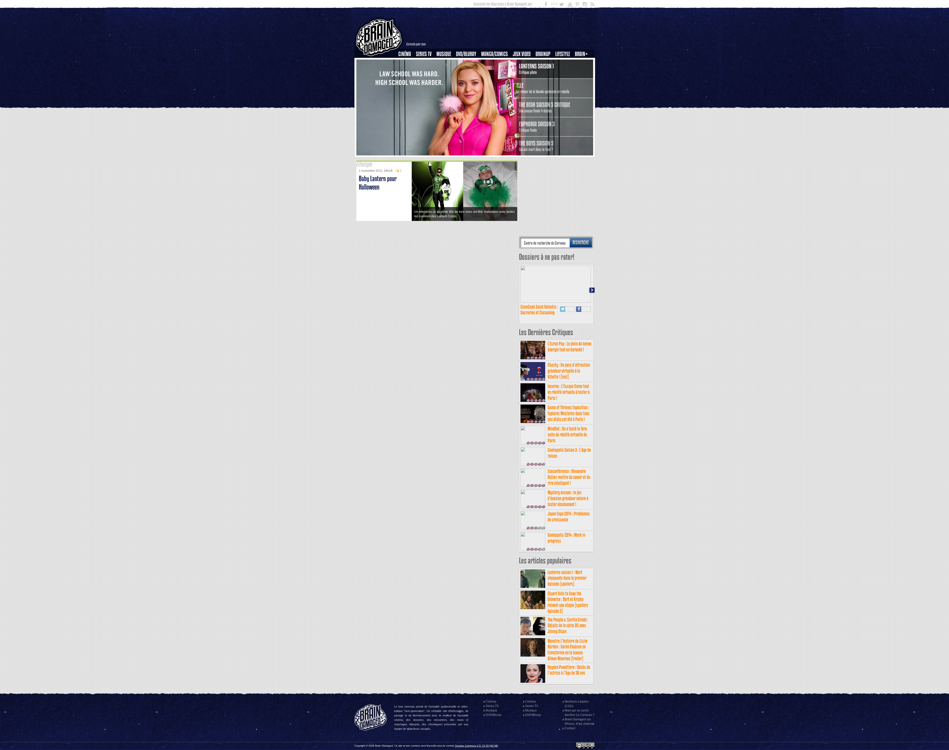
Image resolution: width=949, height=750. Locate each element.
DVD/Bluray (466, 54)
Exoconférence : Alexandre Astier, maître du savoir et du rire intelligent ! (569, 477)
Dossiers (406, 71)
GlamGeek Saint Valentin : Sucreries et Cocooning (539, 310)
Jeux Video (522, 54)
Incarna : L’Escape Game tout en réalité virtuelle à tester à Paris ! (569, 392)
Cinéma (404, 54)
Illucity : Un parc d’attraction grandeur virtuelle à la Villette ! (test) (569, 371)
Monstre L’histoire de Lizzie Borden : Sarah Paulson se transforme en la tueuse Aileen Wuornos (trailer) (567, 649)
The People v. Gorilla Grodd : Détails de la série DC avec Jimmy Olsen (568, 625)
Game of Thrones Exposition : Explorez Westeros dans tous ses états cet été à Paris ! (568, 413)
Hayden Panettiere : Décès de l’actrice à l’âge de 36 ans (569, 670)
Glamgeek (564, 71)
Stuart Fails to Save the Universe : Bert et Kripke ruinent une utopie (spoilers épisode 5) (568, 602)
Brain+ (581, 54)
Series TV (423, 54)
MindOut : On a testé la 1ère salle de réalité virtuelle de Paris (567, 434)
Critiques (407, 62)
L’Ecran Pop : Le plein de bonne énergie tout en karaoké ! (569, 346)
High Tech (564, 79)
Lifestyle (562, 54)
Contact (570, 728)
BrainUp (543, 54)
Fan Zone (583, 62)
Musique (443, 54)
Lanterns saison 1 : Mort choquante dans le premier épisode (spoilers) (567, 578)
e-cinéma (407, 79)
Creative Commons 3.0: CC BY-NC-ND (476, 745)
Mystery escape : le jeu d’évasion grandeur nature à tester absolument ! (568, 498)
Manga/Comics (494, 54)
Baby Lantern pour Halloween (378, 182)
